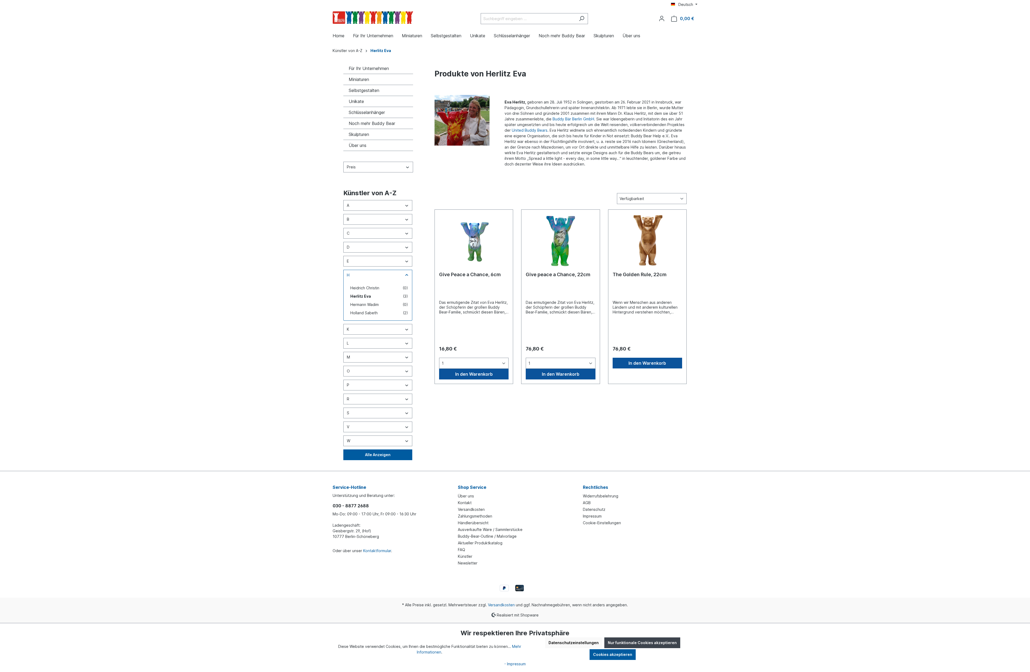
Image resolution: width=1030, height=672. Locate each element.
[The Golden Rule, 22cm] (647, 241)
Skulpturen (359, 134)
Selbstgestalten (364, 90)
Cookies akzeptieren (612, 654)
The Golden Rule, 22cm (640, 274)
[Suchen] (581, 18)
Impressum (592, 516)
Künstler (465, 556)
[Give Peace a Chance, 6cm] (474, 241)
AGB (587, 502)
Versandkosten (471, 509)
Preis (351, 167)
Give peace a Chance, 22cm (558, 274)
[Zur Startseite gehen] (373, 17)
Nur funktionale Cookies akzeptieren (642, 642)
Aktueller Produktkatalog (480, 543)
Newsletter (467, 563)
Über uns (357, 145)
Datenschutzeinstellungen (574, 642)
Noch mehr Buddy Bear (372, 123)
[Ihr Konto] (662, 18)
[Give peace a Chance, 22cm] (560, 241)
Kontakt (465, 502)
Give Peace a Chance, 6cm (470, 274)
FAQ (461, 549)
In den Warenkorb (474, 374)
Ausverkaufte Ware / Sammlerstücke (490, 529)
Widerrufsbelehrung (600, 496)
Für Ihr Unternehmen (369, 68)
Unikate (356, 101)
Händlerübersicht (473, 522)
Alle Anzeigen (378, 454)
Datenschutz (594, 509)
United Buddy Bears (529, 130)
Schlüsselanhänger (367, 112)
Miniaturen (359, 79)
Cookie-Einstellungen (602, 522)
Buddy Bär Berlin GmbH (573, 119)
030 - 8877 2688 (351, 505)
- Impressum (515, 664)
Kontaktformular (377, 550)
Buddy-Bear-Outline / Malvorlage (487, 536)
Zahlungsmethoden (475, 516)
